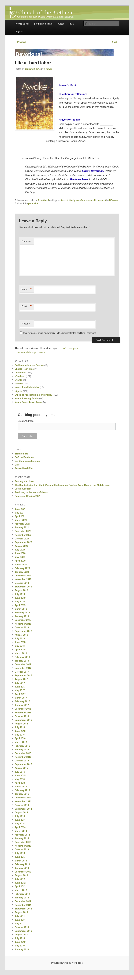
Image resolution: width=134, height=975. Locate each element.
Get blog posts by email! (28, 461)
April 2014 (20, 827)
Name (26, 289)
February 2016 (22, 745)
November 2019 (23, 579)
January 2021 (22, 527)
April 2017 (20, 694)
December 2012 (23, 871)
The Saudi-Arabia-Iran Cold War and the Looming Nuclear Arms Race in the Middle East (62, 485)
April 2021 (20, 516)
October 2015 (22, 760)
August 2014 (21, 812)
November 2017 (23, 668)
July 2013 (20, 853)
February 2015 (22, 790)
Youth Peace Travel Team (28, 402)
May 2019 (20, 601)
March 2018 (21, 653)
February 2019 (22, 612)
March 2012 (21, 890)
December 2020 (23, 531)
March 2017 (21, 697)
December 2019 (23, 575)
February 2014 (22, 834)
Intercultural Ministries (27, 387)
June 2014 (20, 819)
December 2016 (23, 708)
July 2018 (20, 638)
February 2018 (22, 657)
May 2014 (20, 823)
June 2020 (20, 553)
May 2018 (20, 645)
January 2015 (22, 793)
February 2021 (22, 523)
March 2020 (21, 564)
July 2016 (20, 727)
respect (102, 200)
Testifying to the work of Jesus (31, 492)
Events (18, 379)
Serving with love (24, 481)
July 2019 (20, 594)
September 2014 (23, 808)
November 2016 (23, 712)
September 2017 (23, 675)
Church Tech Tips (24, 368)
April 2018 (20, 649)
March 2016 (21, 742)
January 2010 (22, 949)
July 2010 (20, 938)
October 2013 (22, 849)
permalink (33, 203)
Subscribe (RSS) (23, 468)
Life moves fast (23, 488)
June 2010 (20, 941)
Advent (64, 200)
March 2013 (21, 860)
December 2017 (23, 664)
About (61, 23)
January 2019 (22, 616)
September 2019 (23, 586)
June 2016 (20, 731)
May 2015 (20, 779)
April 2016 (20, 738)
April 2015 (20, 782)
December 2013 (23, 842)
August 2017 (21, 679)
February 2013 (22, 864)
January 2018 (22, 660)
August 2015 (21, 767)
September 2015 (23, 764)
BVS (71, 23)
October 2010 (22, 927)
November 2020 (23, 534)
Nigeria (19, 31)
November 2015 (23, 756)
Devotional (43, 200)
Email (26, 306)
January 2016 (22, 749)
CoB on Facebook (24, 457)
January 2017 (22, 705)
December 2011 (23, 901)
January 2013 (22, 868)
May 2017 (20, 690)
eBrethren (20, 376)
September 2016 (23, 719)
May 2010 (20, 945)
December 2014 (23, 797)
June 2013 (20, 856)
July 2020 (20, 549)
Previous (20, 41)
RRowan (48, 68)
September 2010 (23, 930)
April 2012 (20, 886)
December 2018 (23, 619)
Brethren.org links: (43, 23)
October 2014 (22, 805)
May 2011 (20, 923)
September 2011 (23, 908)
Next (115, 41)
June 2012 (20, 882)
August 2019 (21, 590)
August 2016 (21, 723)
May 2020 (20, 557)
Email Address (26, 420)
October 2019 (22, 582)
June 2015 (20, 775)
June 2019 (20, 597)
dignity (72, 200)
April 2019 (20, 605)
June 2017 (20, 686)
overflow (80, 200)
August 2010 (21, 934)
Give (17, 464)
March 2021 (21, 520)
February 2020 (22, 568)
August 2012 (21, 875)
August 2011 (21, 912)
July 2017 (20, 683)
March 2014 (21, 831)
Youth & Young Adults (27, 398)
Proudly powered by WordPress (67, 962)
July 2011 (20, 916)
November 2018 (23, 623)
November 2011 (23, 904)
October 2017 (22, 671)
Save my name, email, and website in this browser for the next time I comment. (59, 332)
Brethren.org (21, 453)
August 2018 (21, 634)
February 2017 (22, 701)
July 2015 (20, 771)
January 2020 (22, 571)
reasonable (91, 200)
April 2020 (20, 560)
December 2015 (23, 753)
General (19, 383)
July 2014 (20, 816)
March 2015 (21, 786)
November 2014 (23, 801)
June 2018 (20, 642)
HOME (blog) (22, 23)
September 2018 (23, 631)
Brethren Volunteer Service (29, 365)
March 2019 (21, 608)
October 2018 (22, 627)
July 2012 (20, 879)
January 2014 (22, 838)
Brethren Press (79, 179)
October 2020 (22, 538)
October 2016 (22, 716)
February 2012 (22, 893)
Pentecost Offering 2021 (27, 496)
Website (25, 323)
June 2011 (20, 919)
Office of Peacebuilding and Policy (33, 394)
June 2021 (20, 509)
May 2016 (20, 734)
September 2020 (23, 542)
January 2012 (22, 897)
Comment (26, 241)
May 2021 (20, 512)
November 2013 (23, 845)
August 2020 (21, 546)
